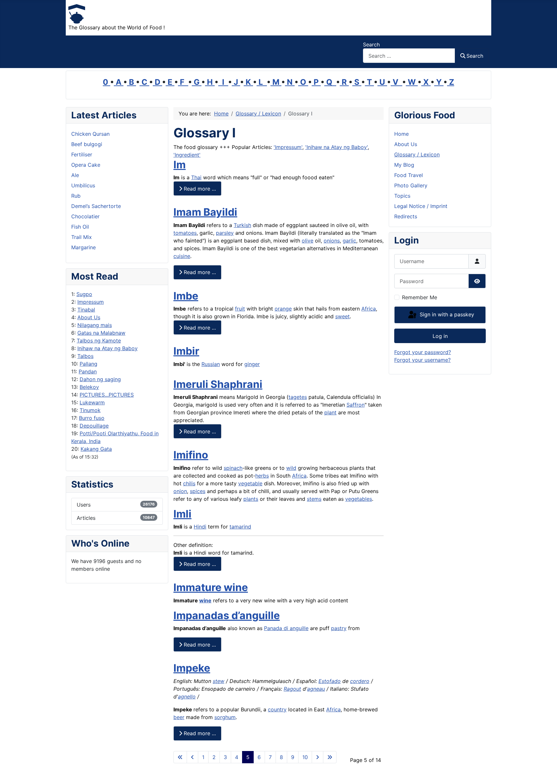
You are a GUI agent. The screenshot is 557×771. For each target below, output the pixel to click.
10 (305, 757)
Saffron (356, 404)
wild (291, 468)
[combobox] (409, 55)
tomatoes (185, 233)
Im (179, 164)
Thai (196, 177)
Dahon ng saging (100, 379)
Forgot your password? (422, 352)
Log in (440, 336)
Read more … (199, 188)
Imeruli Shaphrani (217, 384)
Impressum (90, 302)
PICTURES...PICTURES (107, 394)
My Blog (404, 165)
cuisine (181, 256)
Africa (368, 308)
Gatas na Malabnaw (101, 333)
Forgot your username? (422, 360)
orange (283, 308)
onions (332, 240)
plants (250, 499)
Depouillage (94, 425)
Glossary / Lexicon (417, 154)
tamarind (240, 526)
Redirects (405, 216)
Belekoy (89, 387)
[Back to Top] (546, 759)
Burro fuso (91, 418)
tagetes (297, 397)
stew (218, 681)
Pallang (88, 364)
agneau (316, 689)
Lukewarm (92, 402)
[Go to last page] (330, 757)
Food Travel (408, 175)
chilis (189, 483)
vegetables (358, 499)
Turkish (242, 225)
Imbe (185, 296)
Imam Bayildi (205, 212)
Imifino (190, 455)
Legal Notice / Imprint (420, 206)
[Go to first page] (180, 757)
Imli (182, 514)
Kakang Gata (96, 449)
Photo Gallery (410, 185)
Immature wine (210, 587)
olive (307, 240)
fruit (240, 308)
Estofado (329, 681)
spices (197, 491)
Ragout (292, 689)
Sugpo (84, 294)
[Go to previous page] (192, 757)
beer (178, 717)
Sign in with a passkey (446, 314)
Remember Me (419, 297)
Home (401, 134)
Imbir (186, 351)
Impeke (191, 668)
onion (180, 491)
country (277, 709)
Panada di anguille (286, 628)
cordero (359, 681)
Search (371, 44)
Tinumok (90, 410)
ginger (252, 364)
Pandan (88, 371)
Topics (402, 196)
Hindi (200, 526)
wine (205, 600)
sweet (342, 316)
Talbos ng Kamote (99, 340)
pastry (339, 628)
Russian (210, 364)
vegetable (250, 483)
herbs (262, 475)
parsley (225, 233)
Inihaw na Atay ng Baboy (107, 348)
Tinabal (86, 309)
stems (314, 499)
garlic (349, 240)
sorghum (225, 717)
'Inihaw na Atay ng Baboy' (336, 147)
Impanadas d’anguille (226, 615)
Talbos (85, 356)
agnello (187, 696)
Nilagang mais (94, 325)
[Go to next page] (317, 757)
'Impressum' (288, 147)
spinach (233, 468)
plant (330, 412)
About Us (88, 317)
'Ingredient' (186, 155)
